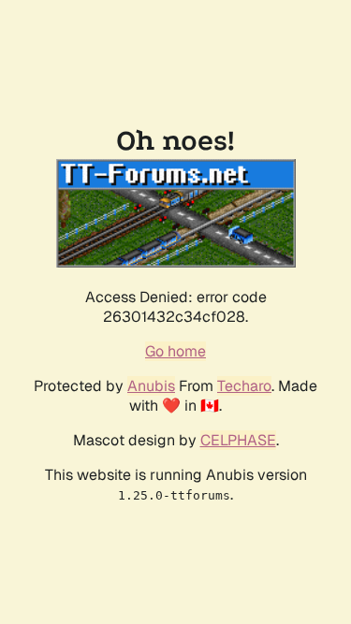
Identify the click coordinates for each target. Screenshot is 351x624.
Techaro (244, 386)
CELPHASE (238, 440)
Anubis (151, 386)
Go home (175, 351)
